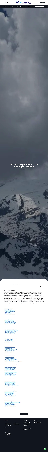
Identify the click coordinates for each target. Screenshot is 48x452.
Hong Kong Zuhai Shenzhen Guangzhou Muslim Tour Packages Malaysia (13, 361)
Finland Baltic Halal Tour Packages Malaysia (10, 366)
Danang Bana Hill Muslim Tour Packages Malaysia (11, 391)
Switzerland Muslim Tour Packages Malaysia (10, 404)
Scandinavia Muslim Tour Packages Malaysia (10, 370)
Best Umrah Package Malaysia (8, 313)
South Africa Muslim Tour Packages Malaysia (10, 368)
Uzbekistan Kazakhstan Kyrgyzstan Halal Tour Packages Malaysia (12, 402)
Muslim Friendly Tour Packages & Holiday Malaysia (11, 349)
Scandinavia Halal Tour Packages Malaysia (10, 333)
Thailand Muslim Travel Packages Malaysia (10, 384)
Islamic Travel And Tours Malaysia (9, 339)
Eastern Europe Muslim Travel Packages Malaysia (11, 359)
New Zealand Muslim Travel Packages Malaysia (10, 374)
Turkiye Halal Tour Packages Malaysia (9, 403)
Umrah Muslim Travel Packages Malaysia (10, 376)
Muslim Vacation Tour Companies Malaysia (10, 314)
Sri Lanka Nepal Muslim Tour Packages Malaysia (10, 406)
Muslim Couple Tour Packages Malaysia (9, 356)
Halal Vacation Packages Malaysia (9, 373)
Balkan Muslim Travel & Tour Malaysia (9, 351)
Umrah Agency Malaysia (8, 312)
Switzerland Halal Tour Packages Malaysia (10, 405)
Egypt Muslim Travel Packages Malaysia (9, 357)
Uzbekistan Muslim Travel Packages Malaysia (10, 382)
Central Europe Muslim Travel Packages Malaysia (11, 372)
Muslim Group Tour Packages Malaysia (9, 320)
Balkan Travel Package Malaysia (8, 348)
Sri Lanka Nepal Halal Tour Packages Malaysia (10, 367)
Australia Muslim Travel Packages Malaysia (10, 375)
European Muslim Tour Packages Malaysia (10, 347)
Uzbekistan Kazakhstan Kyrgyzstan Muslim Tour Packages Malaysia (13, 401)
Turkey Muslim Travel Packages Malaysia (10, 383)
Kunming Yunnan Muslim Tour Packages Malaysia (11, 329)
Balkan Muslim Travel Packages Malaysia (9, 350)
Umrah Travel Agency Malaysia (8, 309)
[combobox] (40, 6)
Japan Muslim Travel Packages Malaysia (9, 358)
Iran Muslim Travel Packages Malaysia (9, 321)
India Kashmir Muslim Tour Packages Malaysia (10, 331)
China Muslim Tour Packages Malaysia (9, 393)
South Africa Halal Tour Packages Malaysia (10, 369)
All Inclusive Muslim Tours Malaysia (9, 342)
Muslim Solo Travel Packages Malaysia (9, 352)
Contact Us (42, 2)
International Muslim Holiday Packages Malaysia (10, 323)
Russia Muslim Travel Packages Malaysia (9, 386)
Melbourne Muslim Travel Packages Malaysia (10, 332)
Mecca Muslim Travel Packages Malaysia (10, 311)
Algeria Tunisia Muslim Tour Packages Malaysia (10, 395)
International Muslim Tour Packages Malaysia (10, 322)
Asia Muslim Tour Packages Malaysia (9, 392)
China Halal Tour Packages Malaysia (9, 394)
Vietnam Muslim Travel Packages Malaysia (10, 381)
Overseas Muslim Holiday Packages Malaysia (10, 310)
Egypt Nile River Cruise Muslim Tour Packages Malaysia (11, 362)
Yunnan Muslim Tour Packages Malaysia (9, 396)
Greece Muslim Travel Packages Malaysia (10, 341)
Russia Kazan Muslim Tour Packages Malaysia (10, 334)
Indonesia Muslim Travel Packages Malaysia (10, 324)
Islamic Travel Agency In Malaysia (9, 340)
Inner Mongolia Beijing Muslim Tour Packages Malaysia (11, 330)
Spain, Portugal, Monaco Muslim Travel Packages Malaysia (12, 385)
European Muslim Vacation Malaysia (9, 346)
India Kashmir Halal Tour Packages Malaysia (10, 360)
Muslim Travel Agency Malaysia (8, 319)
